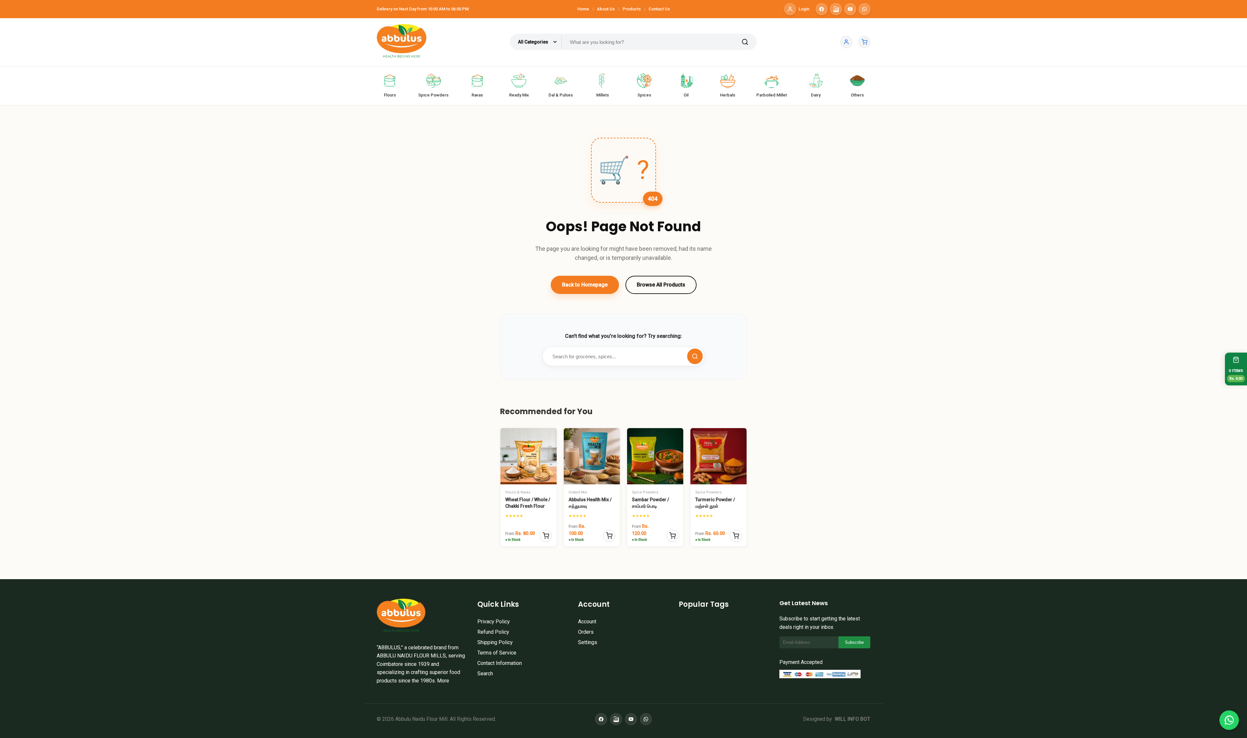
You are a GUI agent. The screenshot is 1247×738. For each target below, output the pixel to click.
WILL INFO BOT (852, 719)
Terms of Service (496, 653)
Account (587, 621)
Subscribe (854, 642)
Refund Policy (493, 632)
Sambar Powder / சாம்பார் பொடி (650, 503)
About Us (606, 8)
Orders (586, 632)
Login (804, 8)
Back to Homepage (585, 285)
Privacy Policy (493, 621)
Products (632, 8)
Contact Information (499, 663)
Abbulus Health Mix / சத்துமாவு (590, 503)
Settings (587, 642)
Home (583, 8)
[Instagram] (836, 9)
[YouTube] (850, 9)
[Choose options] (546, 535)
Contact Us (659, 8)
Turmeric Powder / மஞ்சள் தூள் (715, 503)
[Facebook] (821, 9)
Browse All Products (661, 285)
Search (485, 673)
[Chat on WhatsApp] (1229, 720)
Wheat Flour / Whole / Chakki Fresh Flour (527, 503)
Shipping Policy (495, 642)
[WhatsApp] (864, 9)
